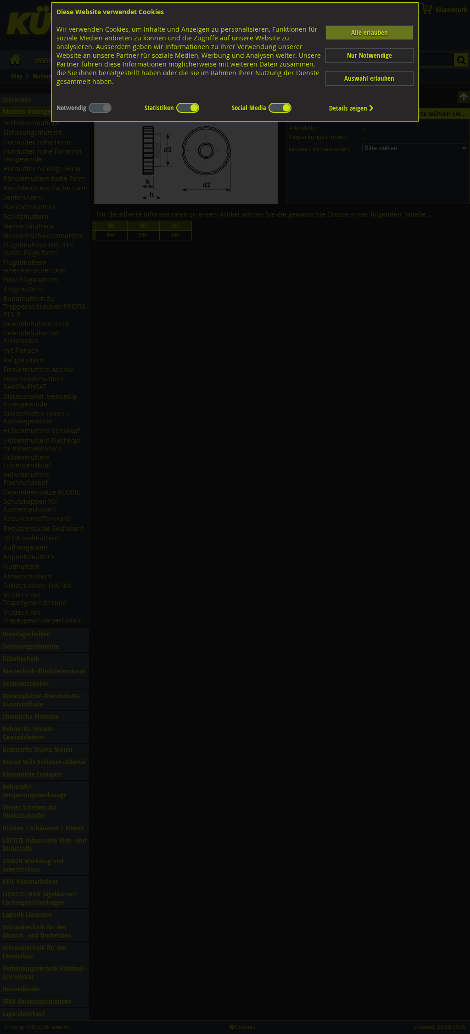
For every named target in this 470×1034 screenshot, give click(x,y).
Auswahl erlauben (369, 78)
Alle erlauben (369, 32)
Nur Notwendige (369, 55)
